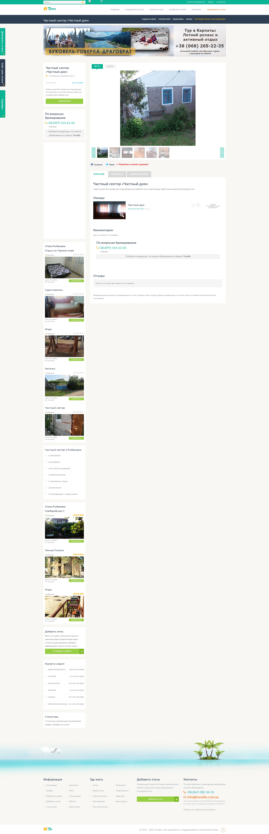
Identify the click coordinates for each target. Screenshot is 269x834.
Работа (72, 802)
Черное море (156, 10)
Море (48, 329)
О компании (51, 785)
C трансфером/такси (58, 481)
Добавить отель (53, 802)
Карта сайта (74, 807)
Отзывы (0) (117, 174)
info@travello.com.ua (203, 797)
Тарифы (49, 791)
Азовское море (177, 10)
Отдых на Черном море (59, 250)
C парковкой (54, 456)
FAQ (71, 791)
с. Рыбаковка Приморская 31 (61, 76)
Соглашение (75, 796)
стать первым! (128, 283)
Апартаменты (122, 791)
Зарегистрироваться (196, 2)
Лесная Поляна (54, 550)
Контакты (221, 2)
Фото (97, 66)
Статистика (51, 807)
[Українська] (106, 1)
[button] (218, 108)
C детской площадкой (59, 469)
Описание (99, 174)
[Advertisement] (64, 190)
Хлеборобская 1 (55, 511)
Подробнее (76, 281)
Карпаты (196, 10)
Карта (110, 66)
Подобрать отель (134, 10)
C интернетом (54, 488)
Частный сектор (55, 408)
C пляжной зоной (56, 475)
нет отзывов (77, 83)
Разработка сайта (54, 796)
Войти (211, 2)
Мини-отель (98, 791)
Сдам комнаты (54, 290)
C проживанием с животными (63, 494)
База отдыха (121, 802)
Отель (96, 785)
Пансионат (121, 785)
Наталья (50, 368)
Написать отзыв (139, 174)
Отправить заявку (62, 651)
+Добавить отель (216, 10)
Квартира (120, 796)
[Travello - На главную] (49, 8)
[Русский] (94, 1)
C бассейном (54, 462)
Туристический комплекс (104, 796)
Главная (114, 10)
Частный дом (99, 802)
